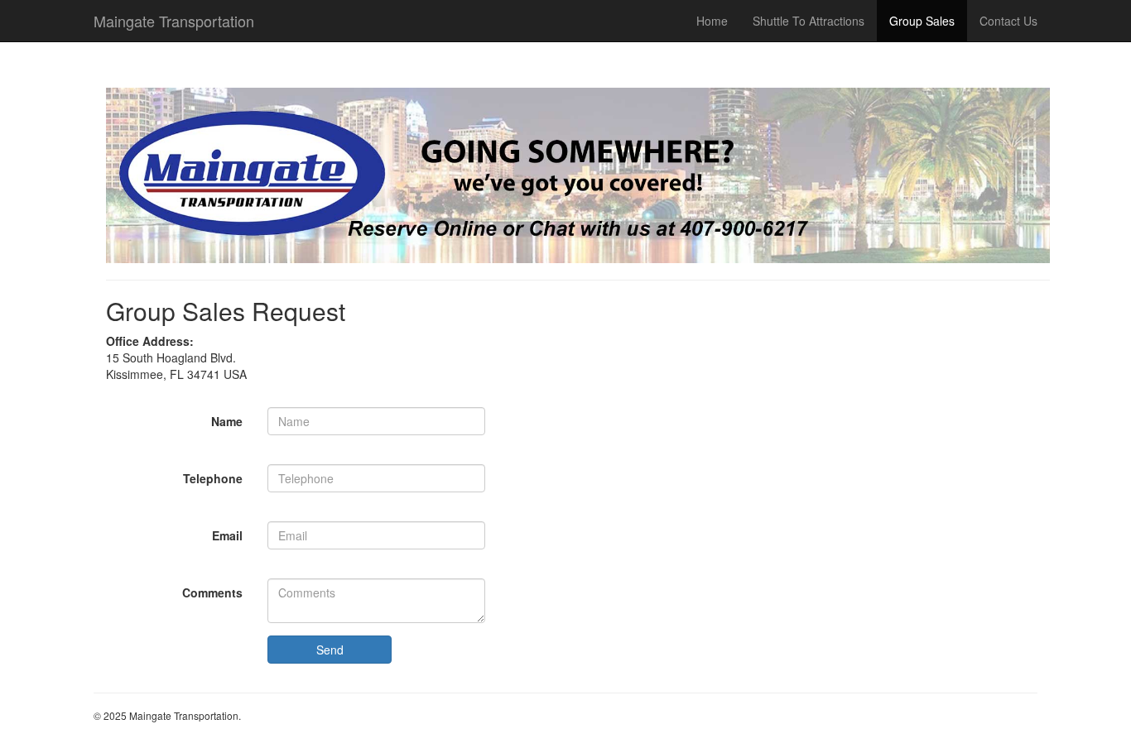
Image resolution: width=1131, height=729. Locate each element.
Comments (212, 592)
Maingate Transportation (174, 20)
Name (227, 421)
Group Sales (922, 20)
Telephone (213, 478)
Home (712, 20)
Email (227, 535)
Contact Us (1008, 20)
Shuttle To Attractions (808, 20)
